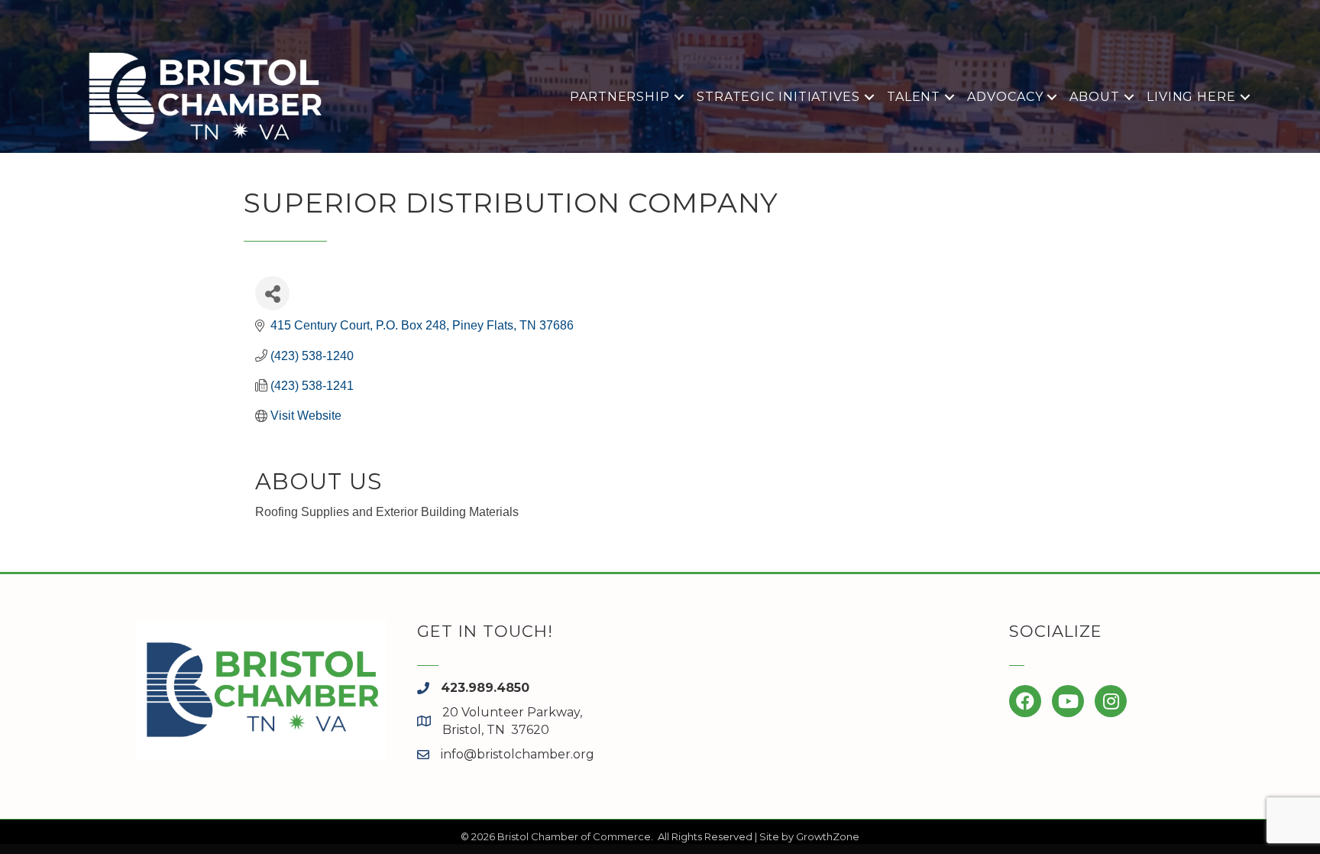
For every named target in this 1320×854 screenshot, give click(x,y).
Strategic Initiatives (778, 96)
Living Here (1191, 96)
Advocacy (1005, 96)
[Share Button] (272, 293)
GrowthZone (827, 836)
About (1094, 96)
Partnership (620, 96)
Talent (913, 96)
